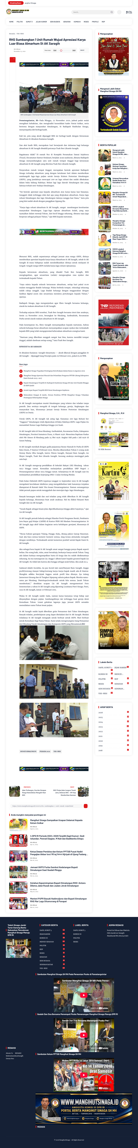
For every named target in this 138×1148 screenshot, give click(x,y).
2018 (113, 750)
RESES (86, 22)
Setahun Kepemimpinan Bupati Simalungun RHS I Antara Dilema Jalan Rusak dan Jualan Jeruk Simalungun (57, 884)
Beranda (12, 34)
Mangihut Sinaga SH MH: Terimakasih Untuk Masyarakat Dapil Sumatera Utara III (121, 194)
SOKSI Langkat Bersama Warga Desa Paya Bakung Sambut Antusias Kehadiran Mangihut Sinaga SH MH (121, 209)
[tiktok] (43, 1132)
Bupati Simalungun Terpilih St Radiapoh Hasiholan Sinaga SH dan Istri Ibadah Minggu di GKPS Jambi (56, 384)
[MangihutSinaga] (18, 14)
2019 (113, 745)
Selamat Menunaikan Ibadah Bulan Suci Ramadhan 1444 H (120, 180)
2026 (113, 712)
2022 (113, 731)
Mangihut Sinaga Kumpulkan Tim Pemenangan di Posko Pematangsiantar (119, 223)
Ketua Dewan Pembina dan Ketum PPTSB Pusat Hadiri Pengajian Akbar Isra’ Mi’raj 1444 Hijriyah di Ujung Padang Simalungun (58, 853)
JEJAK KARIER (41, 22)
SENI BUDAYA (55, 22)
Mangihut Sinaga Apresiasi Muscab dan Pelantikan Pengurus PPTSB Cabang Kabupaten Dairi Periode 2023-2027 (56, 377)
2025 (113, 717)
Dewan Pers (10, 1059)
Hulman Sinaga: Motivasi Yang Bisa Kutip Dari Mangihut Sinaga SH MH (120, 166)
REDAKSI (18, 1053)
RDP (103, 22)
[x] (13, 71)
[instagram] (40, 1132)
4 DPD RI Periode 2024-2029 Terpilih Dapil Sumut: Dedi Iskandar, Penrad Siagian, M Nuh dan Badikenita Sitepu (57, 837)
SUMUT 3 (29, 22)
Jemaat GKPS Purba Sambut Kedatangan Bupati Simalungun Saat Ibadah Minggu (54, 868)
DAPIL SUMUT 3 (105, 668)
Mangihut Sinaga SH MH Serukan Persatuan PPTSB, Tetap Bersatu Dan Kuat (91, 3)
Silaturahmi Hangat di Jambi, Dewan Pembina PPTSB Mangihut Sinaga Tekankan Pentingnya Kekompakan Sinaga (56, 396)
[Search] (112, 12)
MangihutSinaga (64, 1140)
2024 (113, 722)
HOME (11, 22)
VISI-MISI (20, 34)
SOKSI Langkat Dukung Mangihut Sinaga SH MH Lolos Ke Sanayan (120, 251)
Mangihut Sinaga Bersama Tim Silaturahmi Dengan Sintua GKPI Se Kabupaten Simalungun (120, 279)
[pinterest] (13, 89)
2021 (113, 736)
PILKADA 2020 (45, 751)
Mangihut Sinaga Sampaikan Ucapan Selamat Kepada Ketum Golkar (56, 821)
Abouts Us (9, 1053)
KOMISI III (77, 22)
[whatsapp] (13, 83)
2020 (113, 741)
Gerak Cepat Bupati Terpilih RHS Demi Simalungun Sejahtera (46, 390)
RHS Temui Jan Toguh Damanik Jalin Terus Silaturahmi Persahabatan (120, 265)
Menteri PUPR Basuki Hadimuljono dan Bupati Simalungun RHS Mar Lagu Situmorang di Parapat (58, 900)
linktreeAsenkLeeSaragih (14, 1056)
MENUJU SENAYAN (121, 674)
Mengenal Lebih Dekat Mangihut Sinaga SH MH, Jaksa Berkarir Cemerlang (120, 152)
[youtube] (46, 1132)
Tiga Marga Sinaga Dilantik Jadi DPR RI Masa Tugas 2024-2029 (120, 237)
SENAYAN (67, 22)
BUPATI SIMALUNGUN (28, 751)
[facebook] (13, 65)
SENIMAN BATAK (121, 689)
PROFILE (95, 22)
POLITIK (20, 22)
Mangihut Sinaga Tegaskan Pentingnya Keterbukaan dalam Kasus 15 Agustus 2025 (54, 371)
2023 (113, 726)
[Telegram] (13, 77)
